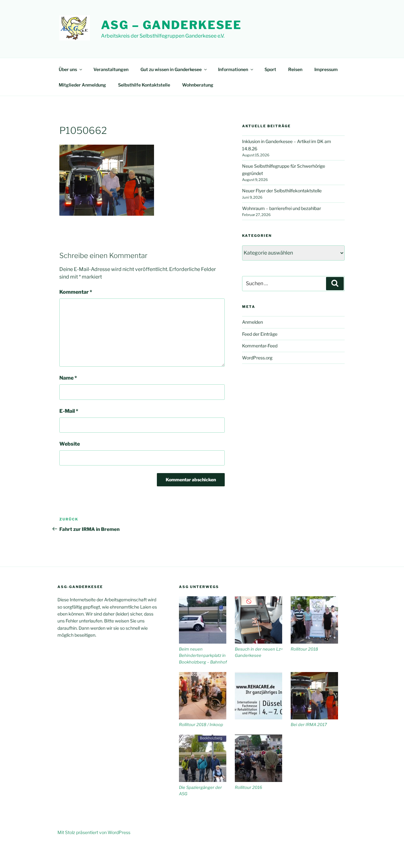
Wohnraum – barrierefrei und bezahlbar (281, 208)
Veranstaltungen (110, 69)
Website (69, 444)
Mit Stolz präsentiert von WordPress (93, 832)
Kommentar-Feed (259, 345)
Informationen (233, 69)
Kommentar (75, 292)
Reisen (295, 69)
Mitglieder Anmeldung (82, 84)
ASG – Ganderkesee (171, 25)
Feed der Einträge (259, 334)
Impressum (326, 69)
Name (68, 378)
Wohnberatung (197, 84)
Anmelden (252, 322)
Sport (270, 69)
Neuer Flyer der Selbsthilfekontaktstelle (282, 190)
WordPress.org (257, 357)
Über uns (68, 69)
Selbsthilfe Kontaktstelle (144, 84)
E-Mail (68, 411)
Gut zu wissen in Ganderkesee (171, 69)
